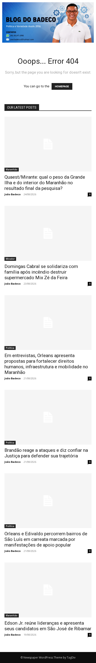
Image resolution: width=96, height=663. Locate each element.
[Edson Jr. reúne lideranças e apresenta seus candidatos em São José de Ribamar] (48, 589)
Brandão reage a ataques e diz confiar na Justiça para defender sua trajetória (46, 453)
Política (10, 347)
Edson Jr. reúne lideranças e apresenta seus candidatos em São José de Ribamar (47, 625)
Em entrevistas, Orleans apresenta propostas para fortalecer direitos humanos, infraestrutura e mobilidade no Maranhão (46, 364)
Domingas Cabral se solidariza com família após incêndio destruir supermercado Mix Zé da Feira (41, 272)
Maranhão (11, 169)
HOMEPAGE (62, 86)
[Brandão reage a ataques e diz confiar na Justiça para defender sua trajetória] (48, 417)
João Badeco (12, 194)
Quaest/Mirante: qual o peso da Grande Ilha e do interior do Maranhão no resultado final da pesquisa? (44, 182)
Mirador (10, 258)
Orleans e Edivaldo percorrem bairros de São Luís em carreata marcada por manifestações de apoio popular (45, 539)
